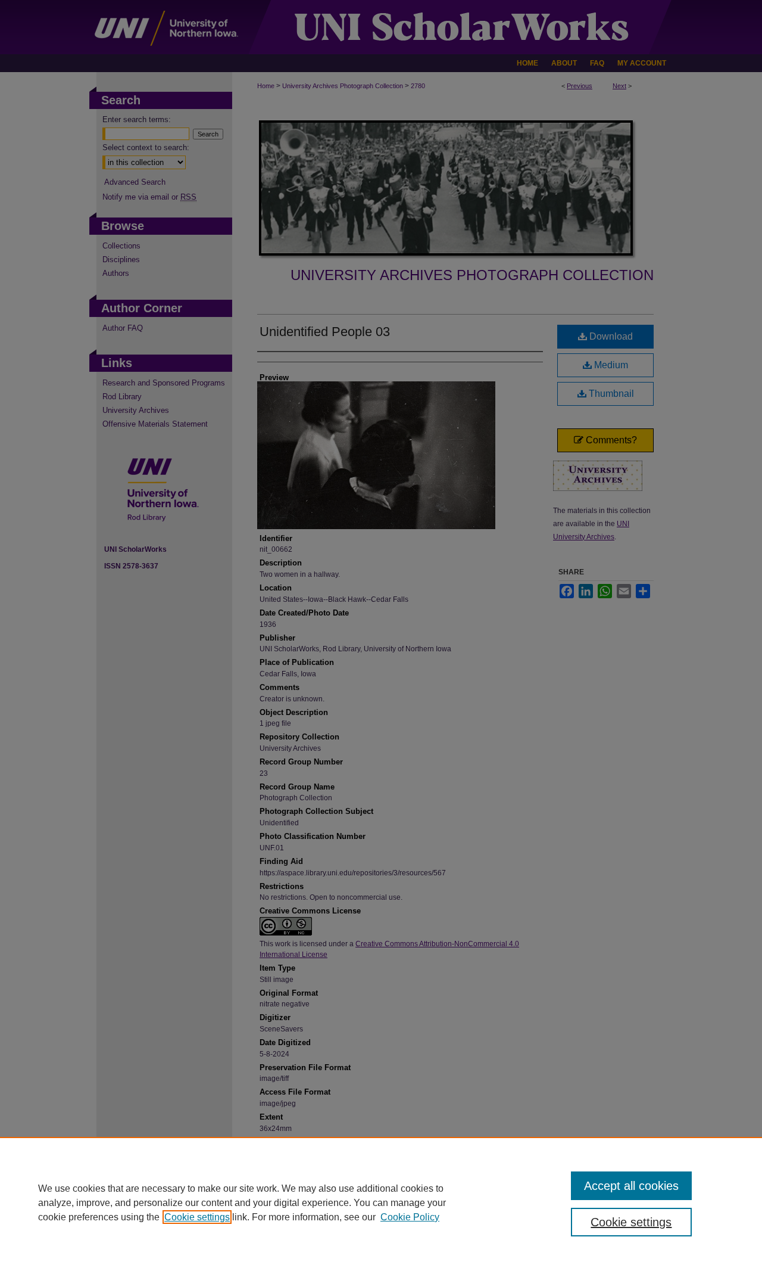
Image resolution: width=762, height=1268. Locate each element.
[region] (381, 1202)
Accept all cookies (631, 1185)
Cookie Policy (409, 1217)
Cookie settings (197, 1217)
